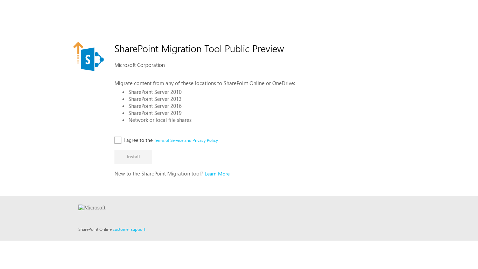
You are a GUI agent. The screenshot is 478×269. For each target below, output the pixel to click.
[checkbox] (133, 140)
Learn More (217, 173)
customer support (129, 229)
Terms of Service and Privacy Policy (186, 140)
